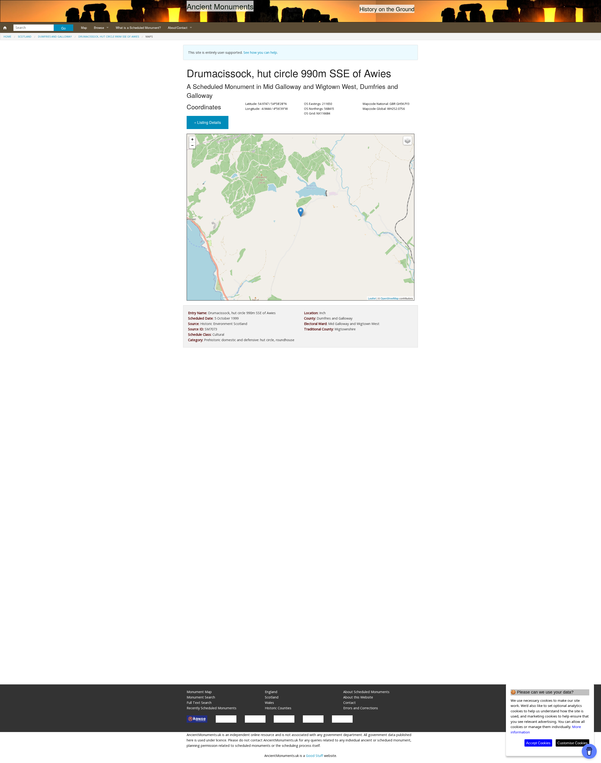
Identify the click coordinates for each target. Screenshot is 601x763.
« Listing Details (207, 122)
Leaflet (372, 298)
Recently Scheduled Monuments (211, 708)
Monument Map (199, 692)
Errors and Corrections (360, 708)
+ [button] (192, 139)
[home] (5, 27)
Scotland (24, 36)
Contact (349, 702)
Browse (99, 27)
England (271, 692)
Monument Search (201, 697)
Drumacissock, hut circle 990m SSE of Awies (108, 36)
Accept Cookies (538, 743)
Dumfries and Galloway (55, 36)
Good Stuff (314, 755)
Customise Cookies (572, 743)
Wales (269, 702)
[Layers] (407, 140)
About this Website (358, 697)
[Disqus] (300, 491)
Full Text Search (199, 702)
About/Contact (177, 27)
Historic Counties (278, 708)
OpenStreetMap (390, 298)
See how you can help (260, 52)
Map (84, 27)
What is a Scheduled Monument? (138, 27)
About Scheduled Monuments (366, 692)
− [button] (192, 145)
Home (7, 36)
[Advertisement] (300, 390)
